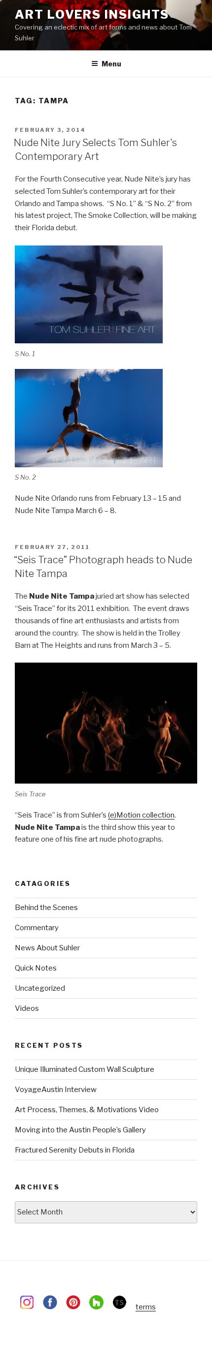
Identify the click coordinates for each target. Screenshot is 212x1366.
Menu (111, 64)
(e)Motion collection (141, 815)
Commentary (37, 927)
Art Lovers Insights (92, 14)
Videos (27, 1008)
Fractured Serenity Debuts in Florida (75, 1150)
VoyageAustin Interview (56, 1089)
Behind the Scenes (46, 907)
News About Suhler (47, 947)
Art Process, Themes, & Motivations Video (87, 1109)
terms (146, 1307)
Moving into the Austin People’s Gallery (80, 1129)
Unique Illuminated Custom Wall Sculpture (84, 1069)
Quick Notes (36, 968)
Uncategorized (40, 988)
